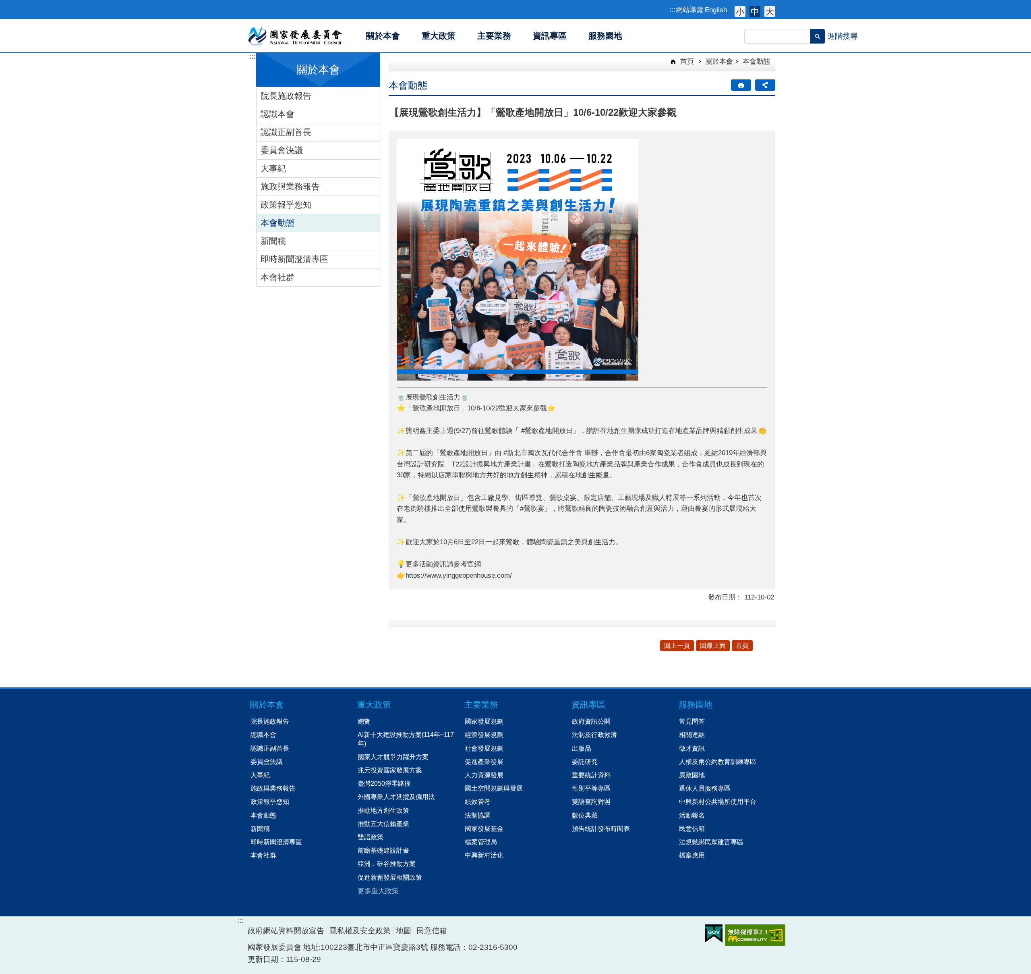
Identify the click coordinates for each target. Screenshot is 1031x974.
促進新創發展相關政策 (390, 877)
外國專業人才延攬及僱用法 (396, 796)
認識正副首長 (286, 132)
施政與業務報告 (290, 186)
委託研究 (585, 761)
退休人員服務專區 (705, 788)
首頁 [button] (742, 645)
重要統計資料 (591, 774)
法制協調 (478, 815)
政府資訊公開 (591, 721)
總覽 (364, 721)
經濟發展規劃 (484, 734)
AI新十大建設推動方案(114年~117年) (406, 739)
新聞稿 (273, 241)
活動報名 (692, 815)
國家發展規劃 (484, 721)
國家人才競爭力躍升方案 (393, 756)
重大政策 (374, 704)
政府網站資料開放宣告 (286, 930)
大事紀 (273, 168)
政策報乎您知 (286, 204)
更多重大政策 (378, 891)
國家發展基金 (484, 828)
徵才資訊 (692, 748)
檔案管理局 (481, 841)
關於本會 (719, 61)
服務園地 (695, 704)
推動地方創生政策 (383, 810)
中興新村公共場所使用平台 (717, 801)
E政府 (714, 933)
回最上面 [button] (713, 645)
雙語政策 (370, 837)
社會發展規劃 (484, 748)
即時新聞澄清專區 (294, 259)
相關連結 (692, 734)
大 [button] (770, 11)
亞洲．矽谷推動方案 (387, 863)
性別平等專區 (591, 788)
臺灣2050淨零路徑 (384, 783)
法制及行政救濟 (594, 734)
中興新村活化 (484, 855)
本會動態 (277, 222)
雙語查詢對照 (591, 801)
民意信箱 (692, 828)
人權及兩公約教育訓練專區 (717, 761)
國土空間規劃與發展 (494, 788)
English (716, 10)
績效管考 (478, 801)
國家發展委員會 (295, 36)
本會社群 (277, 277)
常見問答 (692, 721)
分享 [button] (765, 85)
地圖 (403, 930)
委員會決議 (282, 150)
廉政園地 (692, 774)
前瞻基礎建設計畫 (383, 850)
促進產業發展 (484, 761)
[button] (817, 36)
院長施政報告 (286, 95)
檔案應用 (692, 855)
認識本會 (277, 114)
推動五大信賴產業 (383, 823)
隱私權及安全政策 (360, 930)
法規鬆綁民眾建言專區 (711, 841)
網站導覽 (689, 10)
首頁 (686, 61)
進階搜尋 (842, 36)
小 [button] (740, 11)
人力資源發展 (484, 774)
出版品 (581, 748)
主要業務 (481, 704)
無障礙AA (755, 935)
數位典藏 (585, 815)
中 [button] (755, 11)
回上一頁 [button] (677, 645)
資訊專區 (588, 704)
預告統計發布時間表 (601, 828)
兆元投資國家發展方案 (390, 770)
